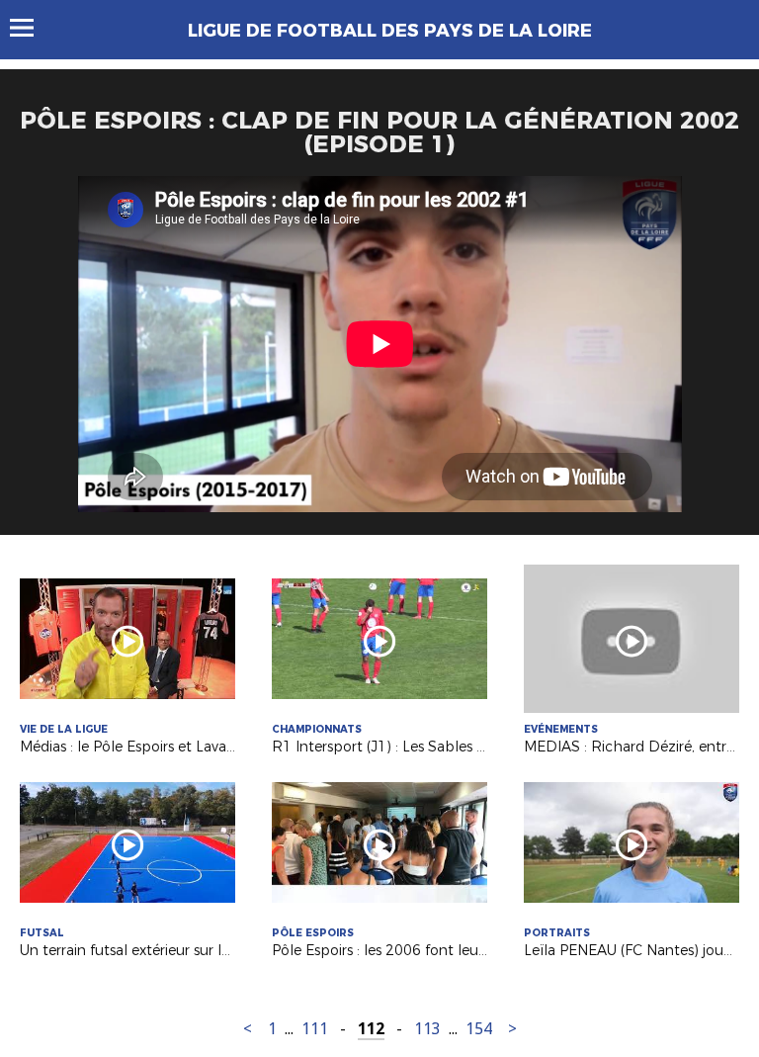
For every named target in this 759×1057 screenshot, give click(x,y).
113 (427, 1028)
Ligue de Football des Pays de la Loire (390, 31)
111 (314, 1028)
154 (478, 1028)
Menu (31, 28)
